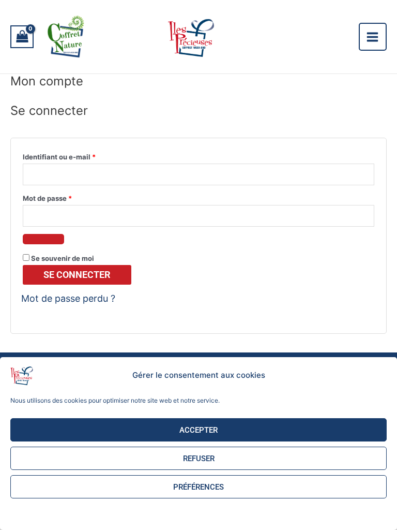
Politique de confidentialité (230, 513)
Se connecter (77, 274)
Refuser (199, 458)
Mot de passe (66, 197)
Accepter (198, 430)
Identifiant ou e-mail (77, 155)
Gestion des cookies (157, 513)
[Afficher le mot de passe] (43, 239)
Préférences (198, 487)
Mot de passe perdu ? (68, 298)
